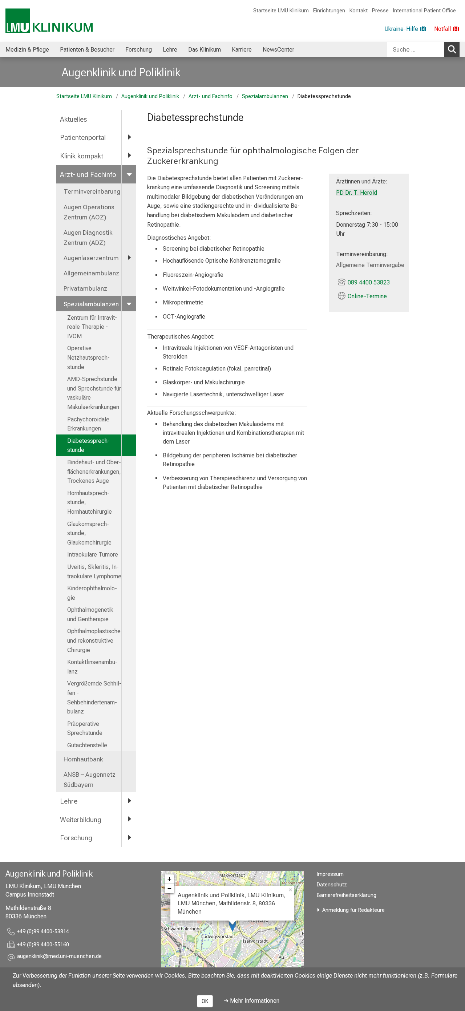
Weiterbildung (80, 820)
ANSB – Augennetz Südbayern (90, 779)
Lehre (170, 49)
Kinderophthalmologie (92, 593)
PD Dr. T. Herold (356, 192)
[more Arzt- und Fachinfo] (129, 174)
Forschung (138, 49)
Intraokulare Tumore (92, 554)
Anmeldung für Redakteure (353, 910)
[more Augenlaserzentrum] (129, 257)
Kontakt (358, 11)
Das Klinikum (204, 49)
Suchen (452, 49)
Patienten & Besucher (87, 49)
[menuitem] (27, 49)
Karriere (242, 49)
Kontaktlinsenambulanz (92, 667)
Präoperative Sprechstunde (84, 728)
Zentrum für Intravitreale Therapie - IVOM (92, 327)
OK (205, 1001)
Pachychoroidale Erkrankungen (88, 424)
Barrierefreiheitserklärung (346, 895)
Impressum (330, 874)
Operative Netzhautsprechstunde (88, 357)
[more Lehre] (129, 801)
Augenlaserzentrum (91, 258)
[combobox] (423, 49)
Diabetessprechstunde (88, 445)
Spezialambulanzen (265, 96)
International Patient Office (424, 11)
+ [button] (169, 879)
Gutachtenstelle (87, 745)
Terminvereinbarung (92, 191)
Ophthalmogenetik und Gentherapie (90, 614)
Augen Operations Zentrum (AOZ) (89, 212)
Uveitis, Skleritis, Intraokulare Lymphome (94, 571)
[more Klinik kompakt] (129, 156)
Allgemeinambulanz (91, 273)
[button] (59, 957)
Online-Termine (367, 296)
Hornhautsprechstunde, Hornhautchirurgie (89, 502)
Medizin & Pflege (27, 49)
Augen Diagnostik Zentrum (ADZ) (88, 237)
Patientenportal (83, 137)
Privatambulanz (85, 288)
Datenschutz (332, 885)
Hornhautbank (83, 759)
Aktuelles (73, 119)
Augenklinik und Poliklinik (121, 72)
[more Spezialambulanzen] (129, 303)
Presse (380, 11)
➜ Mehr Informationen (251, 1000)
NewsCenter (278, 49)
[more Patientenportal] (129, 137)
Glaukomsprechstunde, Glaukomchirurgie (89, 533)
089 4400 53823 (369, 282)
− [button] (169, 888)
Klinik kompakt (81, 156)
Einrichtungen (329, 11)
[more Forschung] (129, 838)
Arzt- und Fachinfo (210, 96)
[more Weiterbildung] (129, 819)
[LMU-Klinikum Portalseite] (49, 21)
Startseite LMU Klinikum (281, 11)
